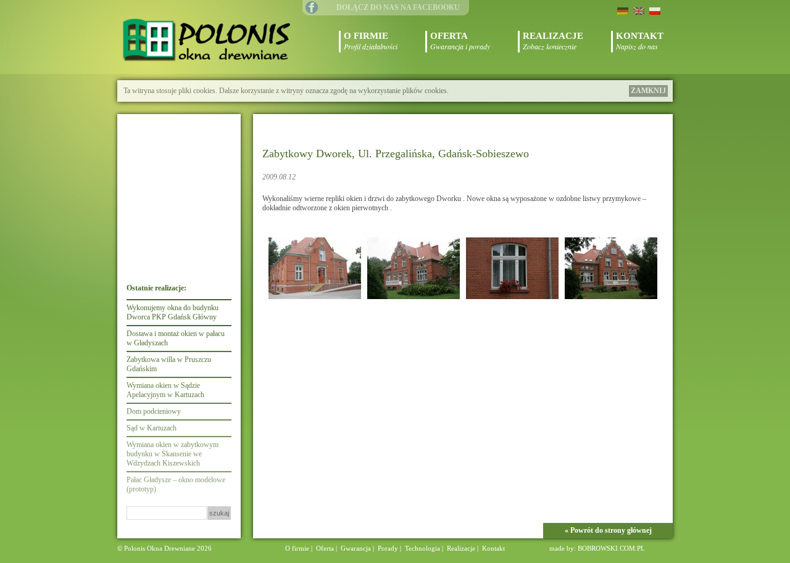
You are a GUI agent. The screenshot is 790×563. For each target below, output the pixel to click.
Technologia (422, 548)
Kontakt (493, 548)
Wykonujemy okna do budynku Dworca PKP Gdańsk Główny (172, 312)
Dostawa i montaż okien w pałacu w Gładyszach (176, 338)
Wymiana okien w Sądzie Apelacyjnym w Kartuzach (165, 390)
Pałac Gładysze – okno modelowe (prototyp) (176, 484)
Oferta (325, 548)
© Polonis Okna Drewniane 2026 (164, 548)
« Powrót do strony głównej (608, 530)
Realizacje (461, 548)
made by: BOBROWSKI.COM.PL (597, 548)
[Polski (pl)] (654, 10)
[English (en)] (638, 10)
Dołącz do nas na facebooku (398, 7)
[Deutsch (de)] (622, 10)
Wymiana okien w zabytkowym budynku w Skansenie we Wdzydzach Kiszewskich (172, 453)
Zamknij (648, 90)
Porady (388, 548)
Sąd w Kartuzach (152, 428)
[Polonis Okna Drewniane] (208, 41)
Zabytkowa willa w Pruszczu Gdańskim (169, 364)
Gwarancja (356, 548)
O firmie (297, 548)
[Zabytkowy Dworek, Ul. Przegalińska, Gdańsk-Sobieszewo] (314, 299)
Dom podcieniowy (154, 411)
